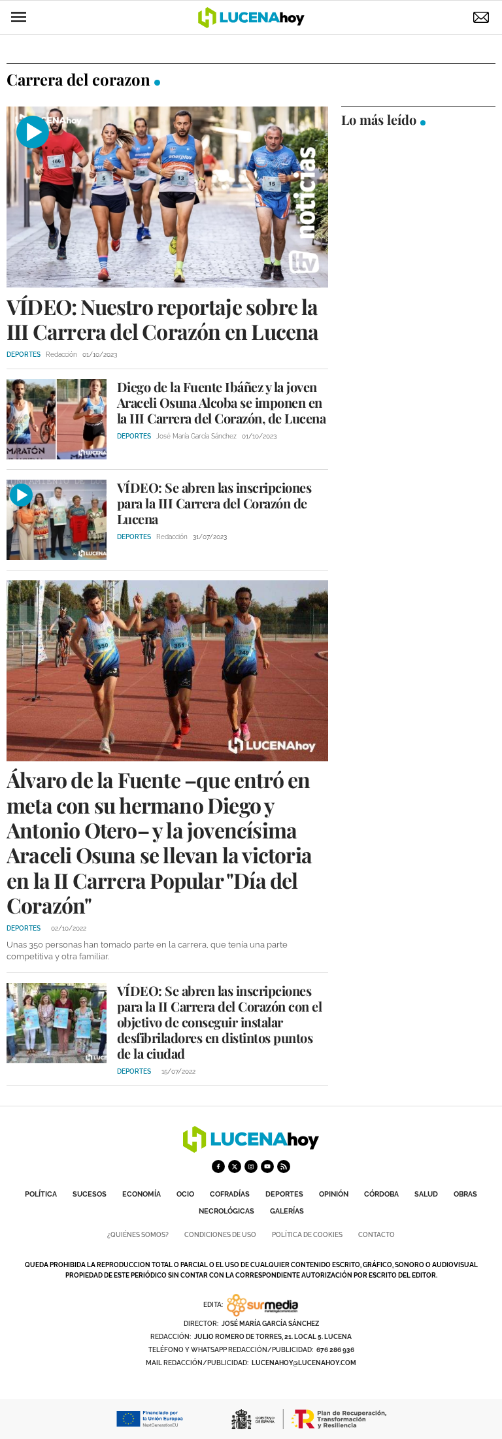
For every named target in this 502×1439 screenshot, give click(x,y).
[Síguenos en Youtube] (267, 1166)
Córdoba (381, 1194)
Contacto (376, 1234)
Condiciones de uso (220, 1234)
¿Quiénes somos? (138, 1234)
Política (41, 1194)
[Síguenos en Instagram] (251, 1166)
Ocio (185, 1194)
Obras (465, 1194)
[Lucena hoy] (251, 1149)
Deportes (284, 1194)
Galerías (287, 1211)
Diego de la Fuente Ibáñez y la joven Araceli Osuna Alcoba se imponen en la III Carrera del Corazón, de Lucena (221, 402)
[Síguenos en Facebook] (218, 1166)
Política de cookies (307, 1234)
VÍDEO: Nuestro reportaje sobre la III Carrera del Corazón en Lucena (163, 318)
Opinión (333, 1194)
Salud (426, 1194)
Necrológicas (226, 1211)
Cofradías (230, 1194)
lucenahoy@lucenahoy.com (304, 1362)
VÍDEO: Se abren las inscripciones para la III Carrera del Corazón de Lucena (214, 502)
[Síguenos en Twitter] (234, 1166)
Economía (141, 1194)
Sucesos (90, 1194)
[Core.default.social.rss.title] (283, 1166)
